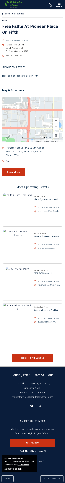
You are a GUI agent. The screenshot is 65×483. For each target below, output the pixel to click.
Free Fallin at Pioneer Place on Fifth (30, 29)
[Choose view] (56, 135)
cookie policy (23, 464)
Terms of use (37, 141)
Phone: (24, 393)
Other (5, 20)
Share (7, 479)
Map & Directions (13, 90)
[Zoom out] (56, 127)
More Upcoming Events (32, 187)
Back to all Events (14, 14)
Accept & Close (13, 469)
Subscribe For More (32, 421)
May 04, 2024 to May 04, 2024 (17, 40)
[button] (17, 48)
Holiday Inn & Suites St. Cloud (32, 375)
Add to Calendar (52, 479)
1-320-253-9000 (50, 5)
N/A (8, 161)
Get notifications (31, 451)
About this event (14, 67)
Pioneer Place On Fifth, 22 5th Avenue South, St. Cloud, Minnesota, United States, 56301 (25, 152)
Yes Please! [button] (35, 444)
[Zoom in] (56, 120)
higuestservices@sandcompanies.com (32, 397)
